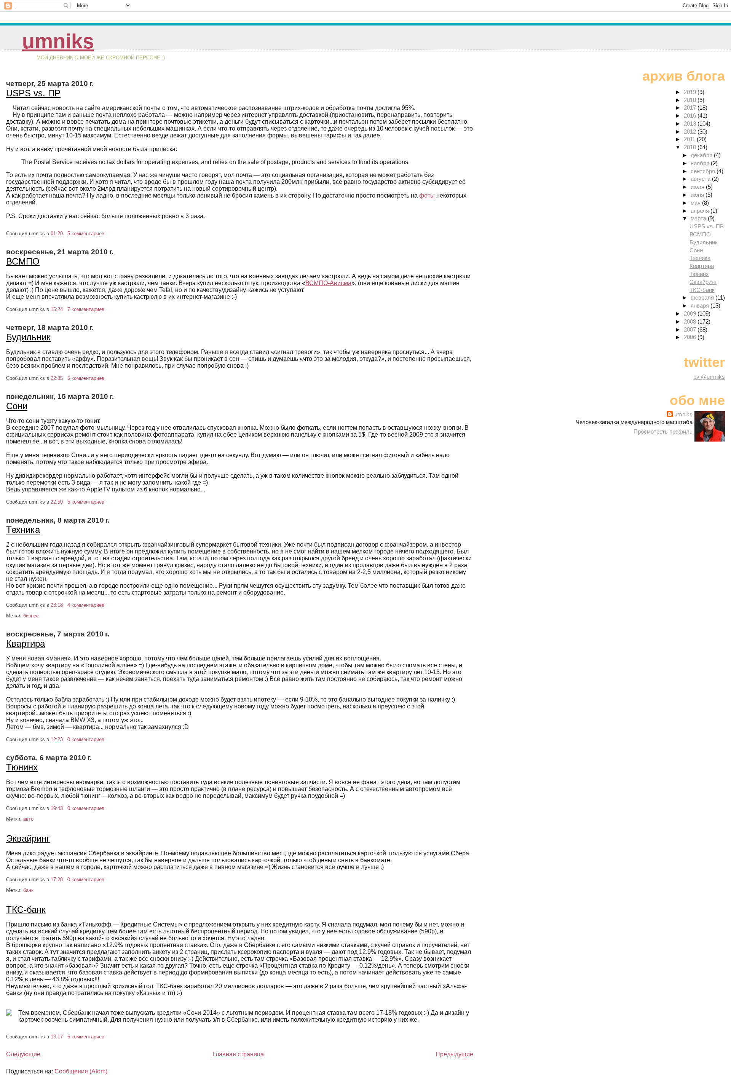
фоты (427, 195)
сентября (704, 171)
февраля (703, 297)
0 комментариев (85, 739)
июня (698, 194)
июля (698, 186)
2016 (690, 115)
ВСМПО (23, 261)
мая (696, 202)
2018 (690, 100)
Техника (23, 530)
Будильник (28, 337)
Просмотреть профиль (663, 431)
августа (701, 178)
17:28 (57, 879)
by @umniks (709, 376)
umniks (58, 41)
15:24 (57, 309)
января (700, 305)
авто (28, 819)
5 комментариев (85, 233)
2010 (690, 147)
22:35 (57, 378)
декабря (702, 155)
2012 (690, 131)
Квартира (25, 643)
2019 (690, 92)
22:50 (57, 502)
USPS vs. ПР (33, 93)
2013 (690, 123)
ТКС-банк (26, 909)
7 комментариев (85, 309)
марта (699, 218)
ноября (701, 163)
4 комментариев (85, 605)
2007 (690, 329)
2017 (690, 107)
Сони (16, 406)
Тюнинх (22, 767)
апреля (700, 210)
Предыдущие (454, 1054)
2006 (690, 337)
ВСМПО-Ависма (328, 283)
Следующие (23, 1054)
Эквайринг (28, 838)
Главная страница (238, 1054)
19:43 (57, 808)
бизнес (31, 616)
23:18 (57, 605)
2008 (690, 321)
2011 (690, 139)
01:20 (57, 233)
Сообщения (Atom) (80, 1071)
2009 (690, 313)
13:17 (57, 1037)
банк (28, 890)
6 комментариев (85, 1037)
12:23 (57, 739)
